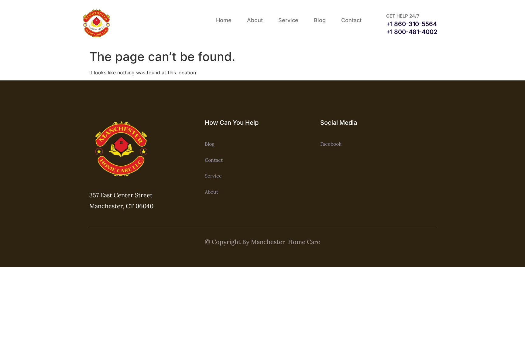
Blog (320, 20)
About (255, 20)
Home (224, 20)
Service (288, 20)
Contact (351, 20)
